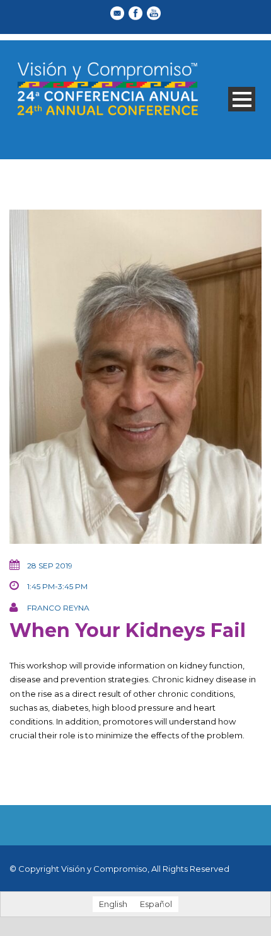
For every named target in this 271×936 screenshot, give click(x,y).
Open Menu (241, 99)
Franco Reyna (58, 607)
